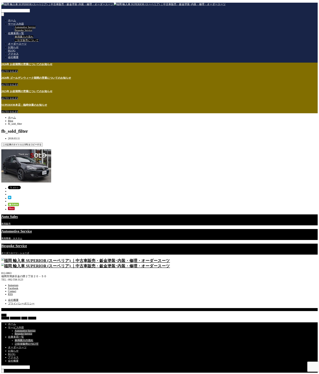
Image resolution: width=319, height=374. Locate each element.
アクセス (13, 53)
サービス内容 (16, 23)
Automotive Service (25, 27)
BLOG (11, 50)
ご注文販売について (27, 40)
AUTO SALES (9, 71)
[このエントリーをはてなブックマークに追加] (9, 198)
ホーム (12, 20)
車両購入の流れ (24, 36)
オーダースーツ (17, 43)
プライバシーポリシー (21, 303)
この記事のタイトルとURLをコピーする (22, 144)
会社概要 (13, 57)
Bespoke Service (23, 30)
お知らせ (13, 47)
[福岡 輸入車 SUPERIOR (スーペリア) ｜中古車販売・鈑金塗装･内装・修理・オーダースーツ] (113, 4)
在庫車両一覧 (16, 33)
